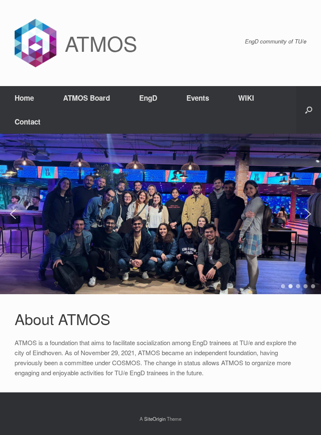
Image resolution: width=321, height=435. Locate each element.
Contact (28, 122)
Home (24, 98)
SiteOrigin (155, 418)
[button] (13, 214)
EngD (148, 98)
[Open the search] (308, 110)
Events (197, 98)
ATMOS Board (86, 98)
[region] (160, 214)
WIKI (246, 98)
